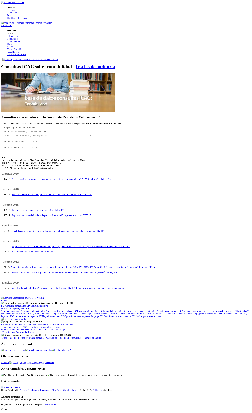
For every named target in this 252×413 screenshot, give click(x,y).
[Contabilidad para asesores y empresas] (12, 2)
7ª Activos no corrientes (168, 311)
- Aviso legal (24, 390)
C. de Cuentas (13, 41)
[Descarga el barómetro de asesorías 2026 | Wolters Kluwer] (30, 59)
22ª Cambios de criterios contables (116, 316)
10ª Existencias (240, 311)
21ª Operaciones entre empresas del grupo (80, 316)
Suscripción (6, 25)
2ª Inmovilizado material (32, 311)
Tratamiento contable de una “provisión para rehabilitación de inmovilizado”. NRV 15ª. (52, 194)
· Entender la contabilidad (13, 324)
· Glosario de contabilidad (57, 338)
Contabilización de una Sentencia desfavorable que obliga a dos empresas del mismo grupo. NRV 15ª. (58, 231)
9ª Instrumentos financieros (219, 311)
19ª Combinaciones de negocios (23, 316)
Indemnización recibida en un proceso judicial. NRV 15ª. (38, 210)
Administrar (12, 36)
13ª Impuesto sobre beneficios (63, 313)
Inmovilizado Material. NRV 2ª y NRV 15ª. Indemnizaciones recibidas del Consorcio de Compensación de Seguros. (64, 272)
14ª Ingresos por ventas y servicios (93, 313)
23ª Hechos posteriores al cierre (146, 316)
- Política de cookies (40, 390)
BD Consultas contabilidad (14, 306)
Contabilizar (12, 39)
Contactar (72, 390)
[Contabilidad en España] (13, 350)
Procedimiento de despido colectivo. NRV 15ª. (32, 251)
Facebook (49, 362)
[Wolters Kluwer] (11, 387)
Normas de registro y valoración (16, 308)
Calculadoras (13, 12)
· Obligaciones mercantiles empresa (51, 329)
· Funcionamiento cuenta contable (40, 324)
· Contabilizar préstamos (51, 327)
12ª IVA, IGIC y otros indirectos (34, 313)
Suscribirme (50, 404)
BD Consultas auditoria (37, 306)
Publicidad (97, 390)
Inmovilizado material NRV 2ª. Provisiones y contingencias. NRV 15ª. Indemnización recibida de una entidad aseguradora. (67, 288)
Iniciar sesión (46, 23)
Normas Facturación (16, 54)
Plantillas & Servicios (17, 18)
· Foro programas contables (31, 338)
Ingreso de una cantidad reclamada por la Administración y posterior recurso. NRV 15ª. (52, 215)
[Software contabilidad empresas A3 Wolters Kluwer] (23, 300)
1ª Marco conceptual (11, 311)
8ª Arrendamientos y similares (193, 311)
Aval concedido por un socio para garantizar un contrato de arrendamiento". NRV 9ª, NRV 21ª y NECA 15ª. (62, 179)
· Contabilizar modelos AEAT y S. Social (20, 327)
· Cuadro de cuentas (66, 324)
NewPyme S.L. (59, 390)
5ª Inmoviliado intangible (112, 311)
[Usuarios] (20, 23)
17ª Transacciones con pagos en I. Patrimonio (196, 313)
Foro (9, 15)
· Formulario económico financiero (85, 338)
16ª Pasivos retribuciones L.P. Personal (157, 313)
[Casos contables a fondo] (13, 319)
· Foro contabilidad (10, 338)
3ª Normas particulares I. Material (58, 311)
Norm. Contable (14, 49)
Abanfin (5, 362)
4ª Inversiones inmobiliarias (87, 311)
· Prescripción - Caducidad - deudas (17, 332)
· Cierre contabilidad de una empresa (18, 329)
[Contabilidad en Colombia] (38, 350)
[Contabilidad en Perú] (63, 350)
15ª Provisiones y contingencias (124, 313)
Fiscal (9, 44)
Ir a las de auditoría (95, 66)
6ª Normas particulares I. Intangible (140, 311)
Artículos (11, 10)
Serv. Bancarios (14, 52)
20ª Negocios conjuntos (49, 316)
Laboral (10, 46)
